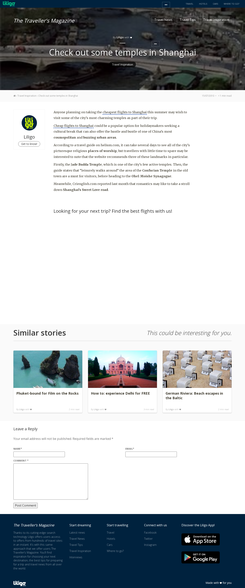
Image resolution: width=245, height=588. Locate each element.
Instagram (150, 545)
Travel (110, 532)
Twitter (148, 538)
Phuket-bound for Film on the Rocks (47, 393)
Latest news (77, 532)
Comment (21, 460)
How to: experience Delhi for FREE (120, 393)
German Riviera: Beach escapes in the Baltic (194, 395)
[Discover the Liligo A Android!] (200, 557)
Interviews (75, 557)
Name (17, 448)
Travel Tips (188, 20)
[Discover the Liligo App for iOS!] (200, 539)
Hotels (111, 538)
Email (129, 448)
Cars (110, 545)
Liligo (22, 409)
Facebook (150, 532)
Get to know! (29, 144)
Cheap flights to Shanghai (74, 126)
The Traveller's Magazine (43, 20)
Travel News (163, 20)
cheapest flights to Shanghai (125, 112)
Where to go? (115, 551)
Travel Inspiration (216, 20)
